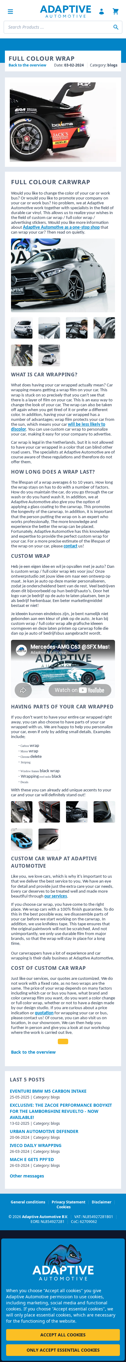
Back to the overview (27, 65)
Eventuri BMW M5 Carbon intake (48, 1091)
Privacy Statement (68, 1202)
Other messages (27, 1176)
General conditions (28, 1202)
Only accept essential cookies (63, 1350)
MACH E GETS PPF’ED (32, 1159)
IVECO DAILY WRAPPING (35, 1145)
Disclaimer (101, 1202)
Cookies (64, 1207)
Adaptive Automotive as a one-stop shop (61, 227)
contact (70, 546)
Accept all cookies (63, 1335)
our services (55, 896)
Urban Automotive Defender (44, 1131)
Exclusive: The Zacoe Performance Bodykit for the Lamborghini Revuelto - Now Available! (61, 1111)
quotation (44, 1013)
